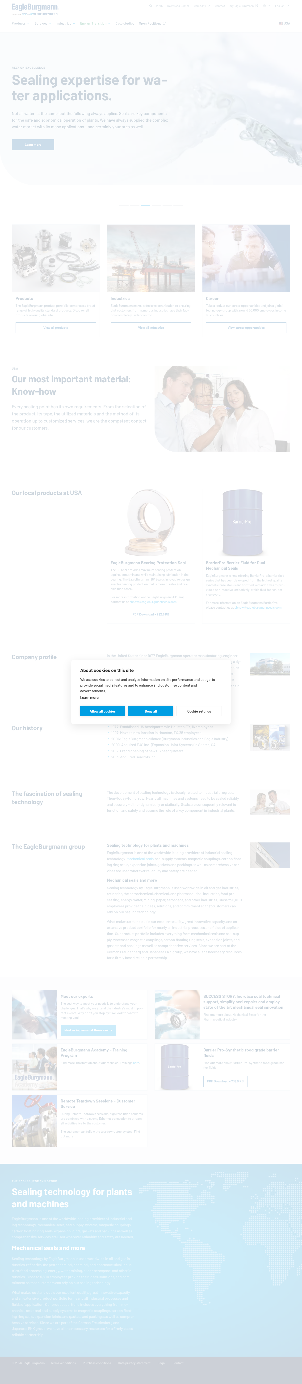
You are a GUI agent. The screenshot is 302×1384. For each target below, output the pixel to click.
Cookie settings (199, 711)
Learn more (89, 697)
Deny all (151, 711)
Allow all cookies (103, 711)
